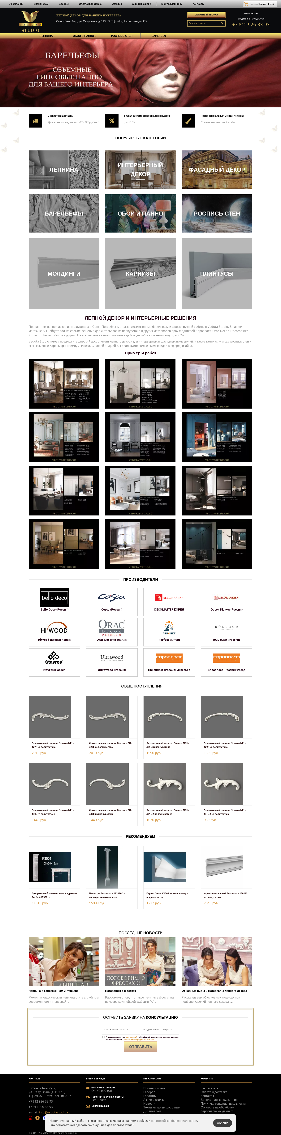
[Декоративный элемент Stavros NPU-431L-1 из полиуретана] (226, 784)
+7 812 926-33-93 (251, 24)
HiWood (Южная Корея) (54, 639)
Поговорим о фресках (120, 991)
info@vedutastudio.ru (54, 1112)
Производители (154, 1088)
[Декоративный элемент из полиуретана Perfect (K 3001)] (54, 867)
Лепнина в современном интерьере (53, 991)
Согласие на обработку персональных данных (217, 1109)
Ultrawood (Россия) (112, 670)
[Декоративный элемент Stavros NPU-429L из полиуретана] (169, 717)
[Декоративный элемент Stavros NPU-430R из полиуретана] (111, 784)
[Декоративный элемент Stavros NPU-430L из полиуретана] (54, 784)
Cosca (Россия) (111, 609)
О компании (16, 4)
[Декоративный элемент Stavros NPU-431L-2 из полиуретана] (169, 784)
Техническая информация (161, 1107)
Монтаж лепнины (171, 4)
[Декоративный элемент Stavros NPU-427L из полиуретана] (111, 717)
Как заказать (209, 1088)
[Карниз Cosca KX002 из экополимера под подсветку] (169, 867)
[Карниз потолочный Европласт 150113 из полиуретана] (226, 867)
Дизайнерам (41, 4)
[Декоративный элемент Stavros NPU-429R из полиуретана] (226, 717)
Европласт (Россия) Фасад (226, 670)
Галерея (149, 1092)
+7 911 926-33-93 (41, 1107)
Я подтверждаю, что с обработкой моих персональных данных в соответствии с (142, 1038)
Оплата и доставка (90, 4)
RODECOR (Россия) (226, 639)
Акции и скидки (141, 4)
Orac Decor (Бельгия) (112, 639)
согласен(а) (131, 1037)
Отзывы (117, 4)
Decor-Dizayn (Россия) (227, 609)
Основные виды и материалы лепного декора (214, 991)
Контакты (198, 4)
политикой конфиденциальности (138, 1039)
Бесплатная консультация (219, 1100)
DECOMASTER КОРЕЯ (169, 609)
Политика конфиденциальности (223, 1103)
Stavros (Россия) (54, 670)
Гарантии (150, 1096)
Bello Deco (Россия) (54, 609)
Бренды (64, 4)
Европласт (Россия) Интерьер (169, 670)
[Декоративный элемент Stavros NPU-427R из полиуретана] (54, 717)
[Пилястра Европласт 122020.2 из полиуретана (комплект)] (111, 867)
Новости (149, 1103)
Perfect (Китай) (169, 639)
